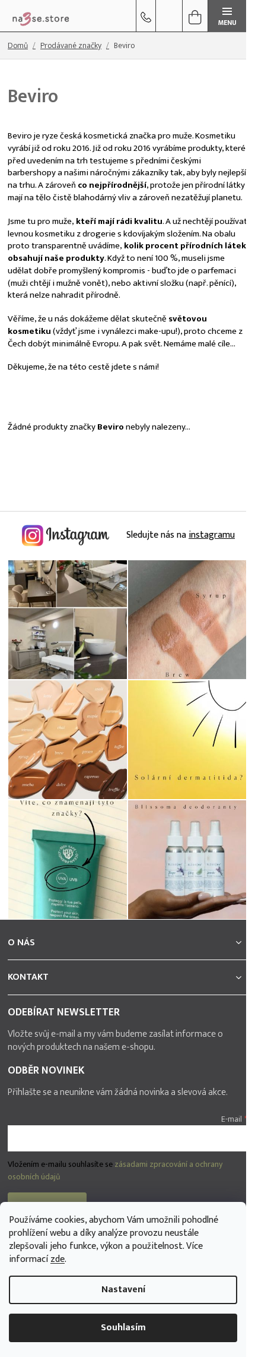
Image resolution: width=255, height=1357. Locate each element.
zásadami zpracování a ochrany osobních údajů (115, 1170)
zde (57, 1259)
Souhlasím (123, 1328)
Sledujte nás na (179, 535)
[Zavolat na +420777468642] (146, 16)
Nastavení (123, 1290)
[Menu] (227, 16)
